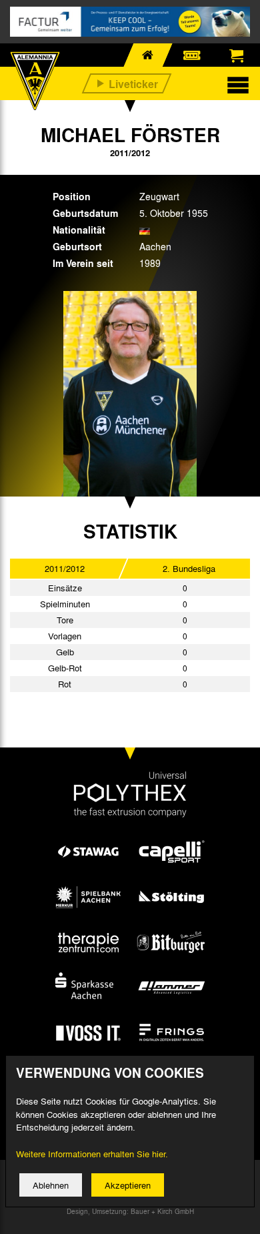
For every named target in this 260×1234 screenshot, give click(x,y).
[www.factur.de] (130, 22)
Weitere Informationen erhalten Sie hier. (92, 1153)
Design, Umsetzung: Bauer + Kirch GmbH (130, 1211)
